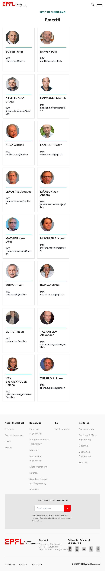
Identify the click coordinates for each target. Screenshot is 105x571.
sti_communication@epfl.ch (53, 549)
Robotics (34, 489)
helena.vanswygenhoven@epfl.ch (18, 395)
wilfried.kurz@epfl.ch (17, 154)
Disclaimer (23, 564)
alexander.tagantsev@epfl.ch (53, 345)
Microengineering (38, 466)
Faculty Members (14, 435)
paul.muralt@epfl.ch (16, 294)
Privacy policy (36, 564)
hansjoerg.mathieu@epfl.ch (19, 252)
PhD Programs (61, 429)
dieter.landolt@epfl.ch (51, 154)
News (8, 441)
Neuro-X (83, 462)
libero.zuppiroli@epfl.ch (52, 387)
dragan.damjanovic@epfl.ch (18, 112)
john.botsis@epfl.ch (16, 61)
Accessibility (10, 564)
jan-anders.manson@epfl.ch (53, 205)
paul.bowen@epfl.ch (51, 61)
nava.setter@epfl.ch (16, 341)
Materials (34, 450)
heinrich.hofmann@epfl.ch (52, 109)
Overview (9, 429)
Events (8, 447)
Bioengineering (86, 429)
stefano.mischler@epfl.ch (53, 249)
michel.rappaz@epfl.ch (52, 294)
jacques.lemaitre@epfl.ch (18, 202)
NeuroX (33, 472)
